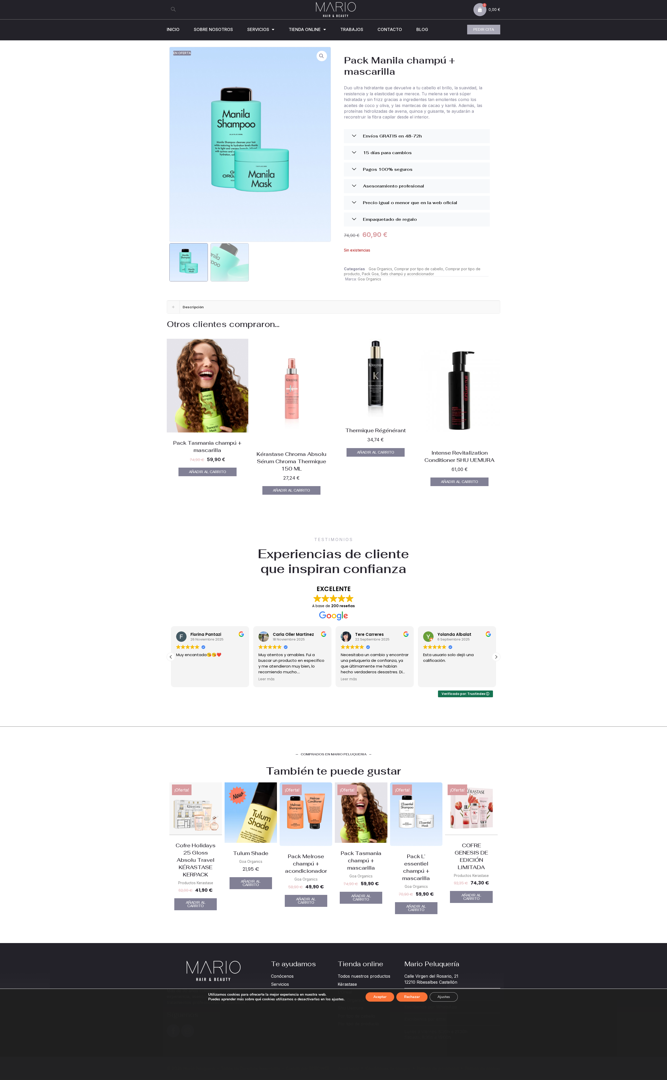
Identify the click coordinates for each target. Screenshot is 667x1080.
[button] (173, 9)
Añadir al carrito (207, 472)
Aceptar (379, 996)
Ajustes (443, 996)
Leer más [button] (184, 679)
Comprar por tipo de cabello (418, 269)
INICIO (173, 29)
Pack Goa (370, 274)
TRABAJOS (351, 29)
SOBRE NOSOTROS (213, 29)
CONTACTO (390, 29)
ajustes (338, 999)
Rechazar (412, 996)
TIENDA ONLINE (305, 29)
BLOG (422, 29)
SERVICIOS (258, 29)
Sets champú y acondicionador (407, 274)
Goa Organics (380, 269)
